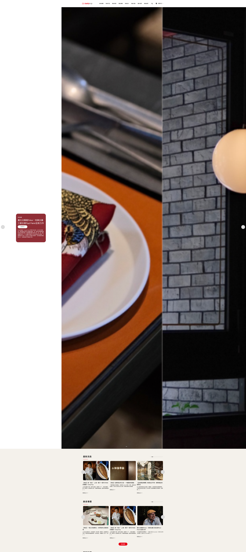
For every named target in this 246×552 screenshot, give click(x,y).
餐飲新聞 (114, 3)
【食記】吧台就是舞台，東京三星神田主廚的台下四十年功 (30, 223)
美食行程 (108, 3)
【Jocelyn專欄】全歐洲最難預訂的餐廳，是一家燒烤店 (150, 483)
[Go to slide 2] (127, 446)
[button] (152, 4)
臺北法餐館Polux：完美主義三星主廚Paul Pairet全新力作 (95, 528)
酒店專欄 (121, 3)
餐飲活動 (133, 3)
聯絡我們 (146, 3)
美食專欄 (101, 3)
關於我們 (140, 3)
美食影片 (127, 3)
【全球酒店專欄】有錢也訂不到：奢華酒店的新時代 (95, 483)
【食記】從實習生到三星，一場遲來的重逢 (122, 528)
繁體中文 (160, 3)
